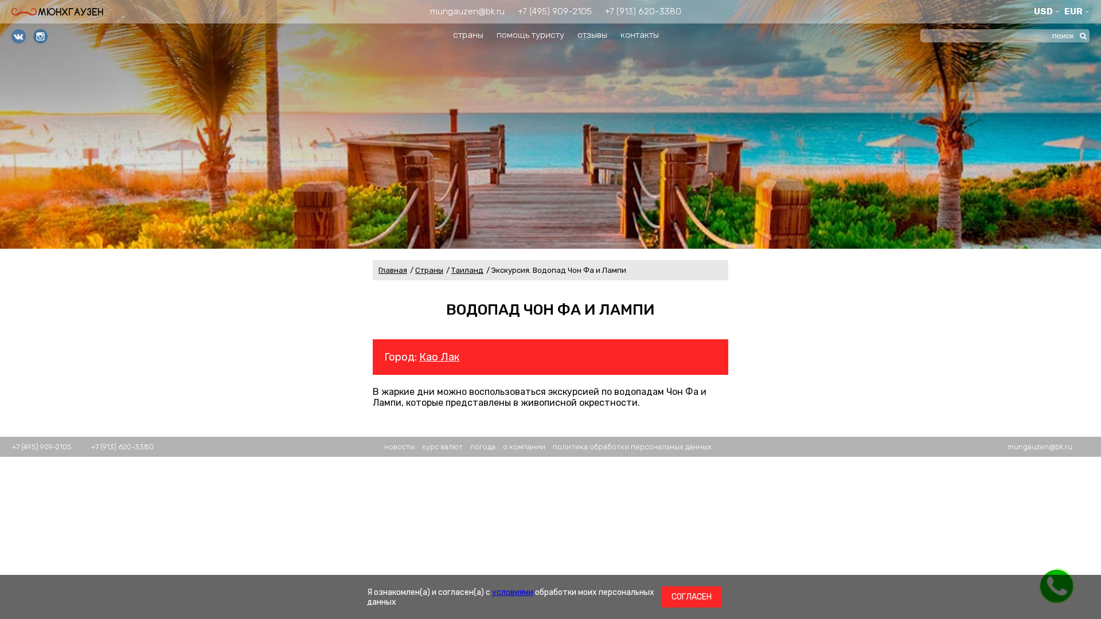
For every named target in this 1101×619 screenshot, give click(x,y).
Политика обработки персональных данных (632, 446)
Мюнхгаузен (70, 12)
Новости (399, 446)
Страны (429, 270)
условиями (512, 592)
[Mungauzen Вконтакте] (18, 37)
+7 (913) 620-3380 (643, 11)
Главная (392, 270)
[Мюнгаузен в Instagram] (40, 37)
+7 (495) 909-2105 (555, 11)
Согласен (691, 597)
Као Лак (439, 357)
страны (468, 34)
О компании (524, 446)
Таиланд (467, 270)
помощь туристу (530, 34)
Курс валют (442, 446)
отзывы (592, 34)
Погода (482, 446)
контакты (639, 34)
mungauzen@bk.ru (467, 11)
